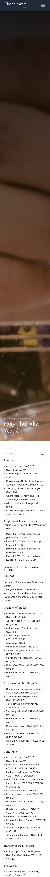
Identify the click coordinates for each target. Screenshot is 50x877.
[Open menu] (43, 5)
